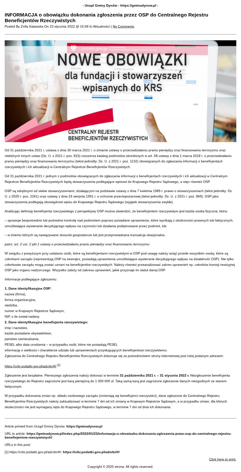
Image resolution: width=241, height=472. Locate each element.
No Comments (123, 26)
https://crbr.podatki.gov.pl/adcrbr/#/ (30, 366)
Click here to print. (222, 459)
